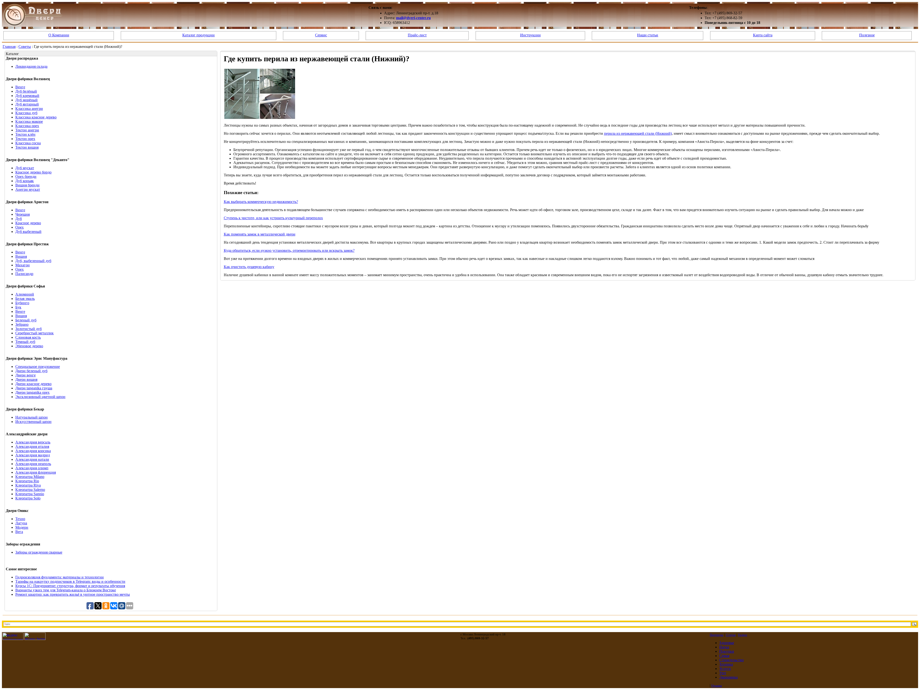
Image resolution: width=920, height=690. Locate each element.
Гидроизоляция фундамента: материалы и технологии (59, 577)
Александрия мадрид (32, 455)
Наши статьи (647, 35)
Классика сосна (28, 143)
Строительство (731, 660)
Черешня (22, 214)
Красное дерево (28, 223)
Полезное (867, 35)
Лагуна (21, 523)
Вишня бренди (27, 185)
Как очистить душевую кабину (249, 267)
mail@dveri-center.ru (413, 18)
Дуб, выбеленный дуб (33, 261)
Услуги (725, 669)
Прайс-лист (417, 35)
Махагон (22, 265)
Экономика (728, 677)
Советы (24, 47)
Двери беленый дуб (31, 371)
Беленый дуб (25, 320)
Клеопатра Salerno (30, 490)
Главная (9, 47)
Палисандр (24, 274)
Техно (20, 519)
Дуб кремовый (27, 96)
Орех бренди (25, 176)
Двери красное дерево (33, 384)
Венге (20, 87)
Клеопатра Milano (29, 477)
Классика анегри (29, 109)
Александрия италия (32, 446)
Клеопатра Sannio (29, 494)
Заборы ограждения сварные (38, 552)
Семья (724, 656)
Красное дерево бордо (33, 172)
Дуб (18, 219)
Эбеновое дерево (29, 346)
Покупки (726, 651)
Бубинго (22, 303)
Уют (722, 673)
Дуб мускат (24, 168)
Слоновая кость (28, 337)
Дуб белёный (26, 91)
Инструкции (530, 35)
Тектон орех (25, 139)
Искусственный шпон (33, 422)
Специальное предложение (37, 367)
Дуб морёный (26, 100)
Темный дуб (25, 342)
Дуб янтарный (27, 104)
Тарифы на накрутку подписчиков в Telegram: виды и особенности (70, 581)
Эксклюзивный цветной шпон (40, 397)
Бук (18, 307)
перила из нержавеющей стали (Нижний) (638, 133)
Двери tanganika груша (33, 388)
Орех (19, 227)
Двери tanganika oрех (32, 392)
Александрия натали (32, 459)
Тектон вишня (27, 147)
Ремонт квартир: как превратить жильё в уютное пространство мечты (72, 594)
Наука (724, 647)
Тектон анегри (27, 130)
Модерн (21, 527)
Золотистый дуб (28, 329)
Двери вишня (26, 379)
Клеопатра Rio (27, 481)
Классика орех (27, 126)
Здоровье (726, 643)
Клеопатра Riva (28, 485)
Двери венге (25, 375)
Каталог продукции (198, 35)
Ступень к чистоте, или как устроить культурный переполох (273, 218)
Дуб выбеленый (28, 232)
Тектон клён (25, 134)
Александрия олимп (31, 468)
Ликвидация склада (31, 66)
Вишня (21, 256)
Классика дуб (26, 113)
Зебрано (22, 324)
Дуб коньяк (24, 181)
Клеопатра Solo (27, 498)
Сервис (321, 35)
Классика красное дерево (36, 117)
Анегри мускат (27, 189)
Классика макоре (29, 121)
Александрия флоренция (35, 472)
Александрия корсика (33, 451)
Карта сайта (762, 35)
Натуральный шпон (31, 417)
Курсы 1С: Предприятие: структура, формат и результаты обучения (70, 586)
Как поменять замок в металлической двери (259, 234)
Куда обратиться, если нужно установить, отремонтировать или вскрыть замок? (289, 250)
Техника (726, 664)
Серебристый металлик (34, 333)
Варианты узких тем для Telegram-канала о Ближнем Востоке (65, 590)
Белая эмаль (25, 299)
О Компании (58, 35)
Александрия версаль (32, 442)
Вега (19, 532)
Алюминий (24, 294)
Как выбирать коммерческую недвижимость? (261, 202)
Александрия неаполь (33, 464)
